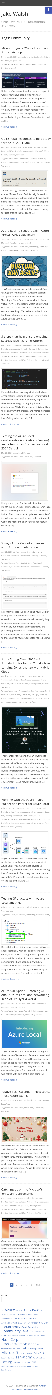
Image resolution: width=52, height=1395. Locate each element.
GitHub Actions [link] (39, 1336)
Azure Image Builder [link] (27, 808)
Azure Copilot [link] (26, 552)
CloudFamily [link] (31, 64)
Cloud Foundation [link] (29, 1327)
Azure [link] (20, 57)
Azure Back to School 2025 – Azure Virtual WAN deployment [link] (25, 233)
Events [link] (46, 1100)
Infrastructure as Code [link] (30, 349)
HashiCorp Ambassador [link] (25, 151)
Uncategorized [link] (25, 243)
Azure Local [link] (18, 453)
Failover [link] (15, 1336)
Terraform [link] (20, 155)
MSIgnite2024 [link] (23, 1205)
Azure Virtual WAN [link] (32, 239)
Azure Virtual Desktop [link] (25, 1318)
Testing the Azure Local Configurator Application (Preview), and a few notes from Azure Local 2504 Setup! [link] (25, 442)
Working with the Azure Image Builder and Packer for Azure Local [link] (25, 802)
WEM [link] (34, 1362)
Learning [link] (44, 349)
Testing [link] (19, 827)
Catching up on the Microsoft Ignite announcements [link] (21, 1191)
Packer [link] (24, 815)
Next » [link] (39, 1285)
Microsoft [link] (12, 68)
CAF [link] (25, 1323)
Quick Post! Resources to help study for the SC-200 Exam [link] (26, 141)
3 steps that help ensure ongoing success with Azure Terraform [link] (24, 338)
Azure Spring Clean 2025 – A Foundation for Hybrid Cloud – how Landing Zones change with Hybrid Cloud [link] (25, 665)
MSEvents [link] (5, 60)
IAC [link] (8, 683)
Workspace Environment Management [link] (16, 1366)
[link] (48, 10)
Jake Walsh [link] (14, 13)
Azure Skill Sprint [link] (28, 1003)
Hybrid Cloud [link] (26, 698)
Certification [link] (27, 147)
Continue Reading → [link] (10, 127)
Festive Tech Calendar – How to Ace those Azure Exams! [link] (25, 1094)
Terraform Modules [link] (41, 352)
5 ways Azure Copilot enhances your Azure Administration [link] (22, 545)
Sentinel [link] (12, 155)
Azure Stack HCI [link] (7, 1319)
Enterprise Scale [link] (39, 1332)
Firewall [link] (22, 1336)
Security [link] (4, 155)
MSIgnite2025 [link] (15, 60)
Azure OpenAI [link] (33, 1315)
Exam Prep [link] (33, 158)
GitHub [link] (36, 345)
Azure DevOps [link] (19, 64)
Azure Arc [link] (23, 676)
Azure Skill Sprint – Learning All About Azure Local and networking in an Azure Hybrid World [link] (25, 995)
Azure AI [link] (19, 1311)
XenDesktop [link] (6, 1370)
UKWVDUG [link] (16, 1362)
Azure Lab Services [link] (8, 1315)
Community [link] (28, 57)
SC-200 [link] (46, 151)
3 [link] (21, 1285)
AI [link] (14, 552)
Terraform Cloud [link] (25, 352)
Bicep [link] (30, 563)
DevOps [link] (37, 57)
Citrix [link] (44, 1322)
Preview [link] (29, 1353)
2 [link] (16, 1285)
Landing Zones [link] (35, 683)
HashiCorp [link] (45, 57)
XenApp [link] (35, 1366)
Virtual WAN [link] (26, 1362)
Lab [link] (39, 360)
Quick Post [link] (38, 1014)
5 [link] (31, 1285)
